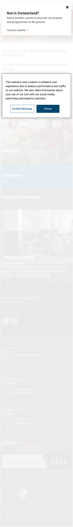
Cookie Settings (22, 108)
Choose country (16, 30)
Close (48, 108)
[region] (36, 95)
